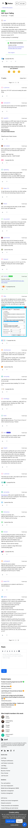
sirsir (5, 20)
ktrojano (8, 730)
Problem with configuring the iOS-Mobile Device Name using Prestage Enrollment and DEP (13, 697)
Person (5, 203)
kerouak (6, 531)
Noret (5, 415)
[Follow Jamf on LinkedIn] (5, 750)
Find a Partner (4, 773)
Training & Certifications (7, 760)
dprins (5, 596)
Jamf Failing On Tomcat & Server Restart (11, 691)
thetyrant (6, 259)
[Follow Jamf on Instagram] (11, 750)
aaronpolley (6, 376)
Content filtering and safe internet (9, 808)
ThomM (7, 725)
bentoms (6, 276)
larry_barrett (7, 219)
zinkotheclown (7, 350)
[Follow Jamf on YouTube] (8, 750)
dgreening (6, 169)
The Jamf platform (5, 783)
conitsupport (7, 561)
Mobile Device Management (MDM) (10, 788)
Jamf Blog (3, 765)
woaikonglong (9, 720)
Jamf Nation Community (7, 763)
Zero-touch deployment (7, 785)
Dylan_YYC (6, 188)
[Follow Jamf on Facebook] (14, 750)
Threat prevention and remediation (10, 805)
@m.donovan (4, 495)
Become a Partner (5, 770)
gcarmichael (7, 237)
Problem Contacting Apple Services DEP (11, 681)
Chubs (7, 716)
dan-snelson (7, 146)
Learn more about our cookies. (17, 817)
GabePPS (6, 118)
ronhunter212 (7, 103)
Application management (7, 790)
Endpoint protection (6, 803)
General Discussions (7, 7)
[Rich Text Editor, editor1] (14, 660)
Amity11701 (6, 581)
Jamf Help (3, 758)
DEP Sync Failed (5, 686)
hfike (5, 296)
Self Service (4, 798)
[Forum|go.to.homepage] (8, 3)
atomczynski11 (9, 734)
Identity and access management (9, 800)
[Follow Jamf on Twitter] (2, 750)
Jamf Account (4, 775)
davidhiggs (6, 398)
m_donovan (6, 87)
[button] (3, 3)
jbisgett (5, 448)
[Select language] (16, 3)
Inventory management (7, 793)
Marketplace (4, 768)
